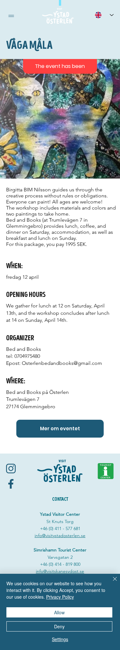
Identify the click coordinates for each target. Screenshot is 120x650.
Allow (59, 612)
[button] (11, 16)
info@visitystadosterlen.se (60, 535)
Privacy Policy (60, 597)
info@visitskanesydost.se (60, 571)
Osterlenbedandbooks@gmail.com (62, 363)
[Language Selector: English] (104, 15)
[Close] (111, 582)
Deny (59, 626)
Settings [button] (60, 639)
